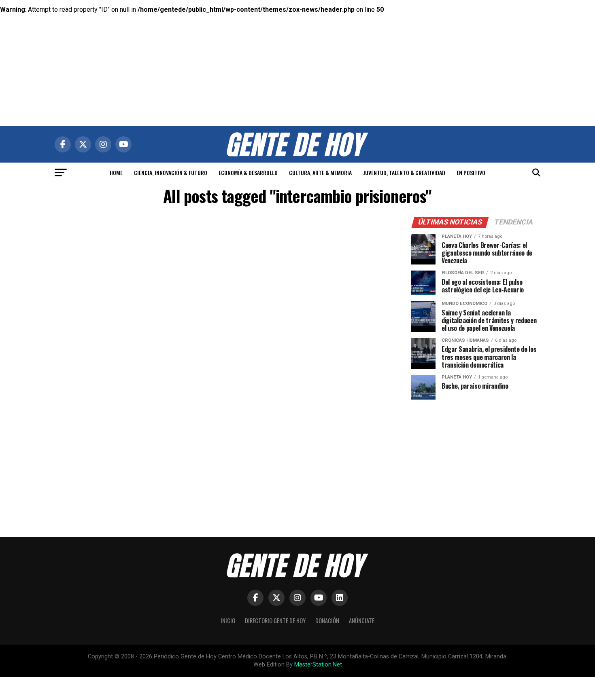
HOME (116, 172)
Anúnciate (361, 620)
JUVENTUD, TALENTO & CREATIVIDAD (404, 172)
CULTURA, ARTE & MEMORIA (320, 172)
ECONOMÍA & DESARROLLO (248, 172)
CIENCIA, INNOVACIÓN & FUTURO (170, 172)
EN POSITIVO (471, 172)
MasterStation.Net (318, 664)
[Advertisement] (297, 56)
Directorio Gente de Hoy (275, 620)
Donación (327, 620)
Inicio (228, 620)
